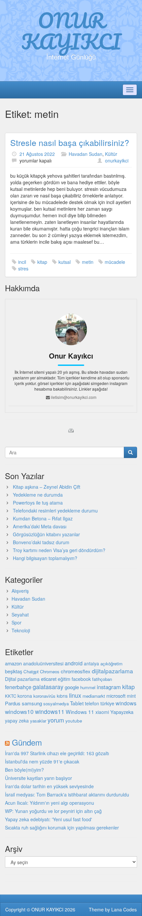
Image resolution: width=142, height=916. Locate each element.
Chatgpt (31, 671)
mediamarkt (94, 696)
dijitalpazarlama (112, 671)
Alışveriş (20, 590)
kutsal (64, 262)
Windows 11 (80, 711)
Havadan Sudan (85, 154)
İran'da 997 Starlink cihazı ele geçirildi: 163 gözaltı (57, 753)
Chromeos (49, 671)
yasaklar (38, 721)
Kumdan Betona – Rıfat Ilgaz (43, 518)
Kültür (111, 154)
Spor (16, 622)
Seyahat (20, 614)
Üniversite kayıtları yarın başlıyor (38, 778)
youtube (73, 720)
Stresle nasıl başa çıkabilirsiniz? (69, 142)
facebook (81, 679)
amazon (13, 663)
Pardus (12, 703)
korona (25, 695)
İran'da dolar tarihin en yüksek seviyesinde (49, 786)
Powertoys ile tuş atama (38, 502)
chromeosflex (75, 671)
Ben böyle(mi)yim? (24, 769)
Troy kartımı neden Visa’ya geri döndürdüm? (59, 550)
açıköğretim (111, 663)
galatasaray (48, 687)
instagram (109, 687)
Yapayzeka (121, 711)
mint (131, 695)
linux (75, 695)
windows (126, 703)
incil (22, 262)
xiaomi (102, 712)
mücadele (115, 262)
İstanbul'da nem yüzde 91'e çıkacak (42, 761)
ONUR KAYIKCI (71, 30)
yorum (56, 720)
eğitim (64, 679)
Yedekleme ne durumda (38, 494)
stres (23, 268)
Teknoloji (21, 630)
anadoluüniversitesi (43, 663)
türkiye (107, 703)
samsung (32, 703)
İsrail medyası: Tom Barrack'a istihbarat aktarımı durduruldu (67, 794)
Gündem (27, 742)
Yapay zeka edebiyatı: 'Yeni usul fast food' (48, 819)
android (74, 663)
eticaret (48, 678)
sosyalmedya (56, 703)
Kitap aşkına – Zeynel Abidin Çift (46, 486)
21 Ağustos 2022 (37, 154)
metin (87, 262)
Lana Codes (124, 909)
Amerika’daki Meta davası (39, 526)
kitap (42, 262)
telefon (92, 703)
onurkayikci (116, 160)
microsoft (115, 695)
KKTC (10, 696)
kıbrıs (62, 695)
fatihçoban (102, 679)
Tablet (77, 703)
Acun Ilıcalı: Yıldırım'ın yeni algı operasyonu (49, 802)
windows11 (49, 711)
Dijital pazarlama (22, 679)
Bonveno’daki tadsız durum (41, 542)
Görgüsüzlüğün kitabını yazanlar (46, 534)
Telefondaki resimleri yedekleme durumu (55, 510)
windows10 (19, 711)
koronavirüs (44, 696)
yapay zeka (17, 720)
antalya (91, 663)
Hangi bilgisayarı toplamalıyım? (45, 558)
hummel (87, 687)
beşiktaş (13, 671)
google (72, 687)
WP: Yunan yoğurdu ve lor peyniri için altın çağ (53, 811)
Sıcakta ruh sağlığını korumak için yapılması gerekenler (62, 827)
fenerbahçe (18, 687)
